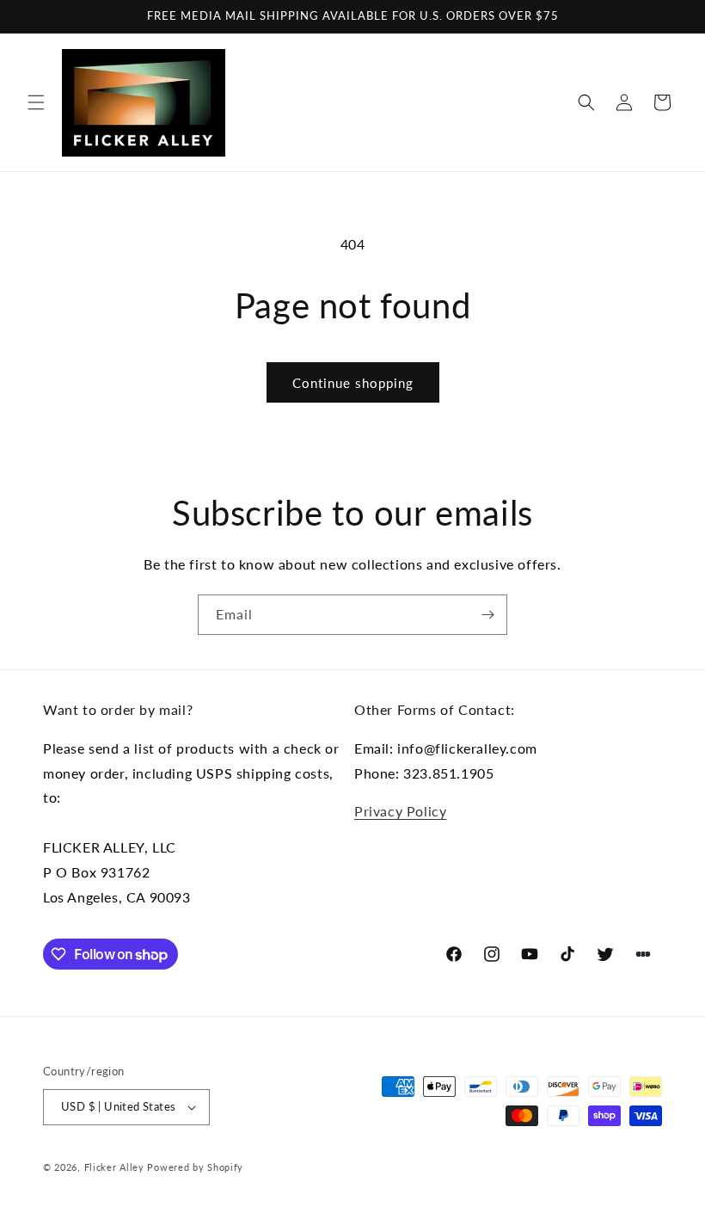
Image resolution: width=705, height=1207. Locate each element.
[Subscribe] (487, 614)
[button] (36, 102)
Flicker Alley (114, 1167)
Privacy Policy (400, 811)
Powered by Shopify (195, 1167)
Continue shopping (353, 383)
